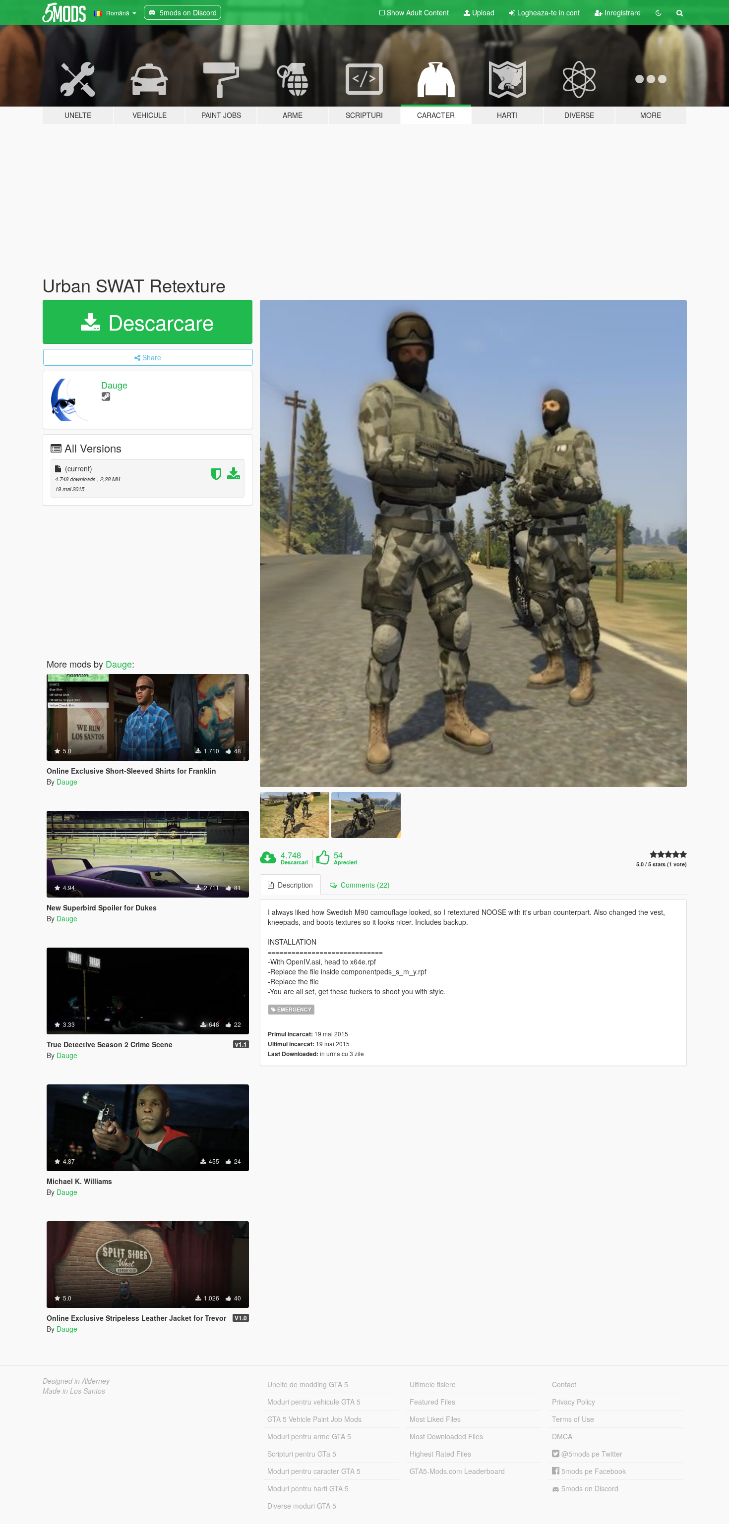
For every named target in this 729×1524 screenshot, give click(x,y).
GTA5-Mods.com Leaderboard (457, 1471)
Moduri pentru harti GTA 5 (308, 1488)
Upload (482, 12)
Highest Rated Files (440, 1454)
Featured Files (432, 1402)
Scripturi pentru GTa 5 (301, 1454)
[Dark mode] (658, 12)
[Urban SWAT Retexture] (473, 543)
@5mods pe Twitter (590, 1454)
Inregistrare (622, 12)
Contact (564, 1384)
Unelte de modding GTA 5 (307, 1384)
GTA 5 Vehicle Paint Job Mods (314, 1419)
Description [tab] (293, 885)
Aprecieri (345, 862)
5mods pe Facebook (592, 1471)
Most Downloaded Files (446, 1436)
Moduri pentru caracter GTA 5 (314, 1471)
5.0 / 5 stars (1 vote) (661, 864)
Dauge (114, 384)
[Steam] (106, 396)
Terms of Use (573, 1419)
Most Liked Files (435, 1419)
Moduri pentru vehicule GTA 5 (314, 1402)
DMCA (562, 1436)
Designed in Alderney (76, 1381)
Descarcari (294, 862)
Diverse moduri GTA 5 (301, 1506)
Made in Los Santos (74, 1391)
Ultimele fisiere (433, 1384)
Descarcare (158, 322)
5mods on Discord (588, 1488)
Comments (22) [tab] (363, 885)
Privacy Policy (573, 1402)
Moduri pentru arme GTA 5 (309, 1436)
